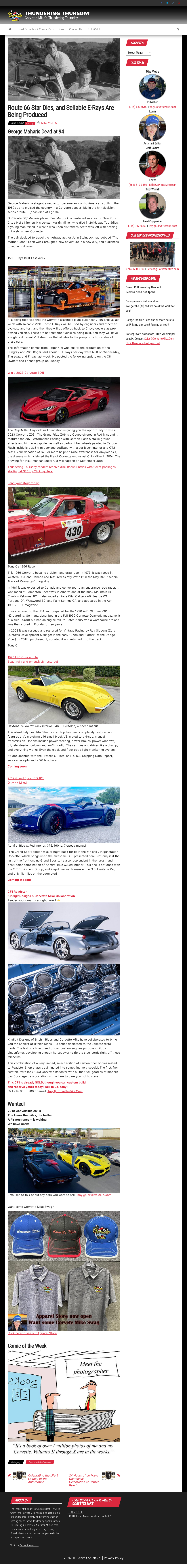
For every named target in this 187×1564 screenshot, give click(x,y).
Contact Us (75, 29)
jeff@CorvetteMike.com (162, 184)
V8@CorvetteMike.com (162, 107)
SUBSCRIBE (94, 29)
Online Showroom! (29, 1545)
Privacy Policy (113, 1558)
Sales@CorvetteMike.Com (159, 338)
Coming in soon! (19, 880)
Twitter (167, 3)
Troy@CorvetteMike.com (162, 226)
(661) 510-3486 (138, 184)
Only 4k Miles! (17, 782)
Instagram (173, 3)
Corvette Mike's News (40, 1462)
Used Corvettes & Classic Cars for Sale (41, 29)
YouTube (179, 3)
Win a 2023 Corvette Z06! (26, 372)
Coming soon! (18, 766)
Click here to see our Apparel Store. (32, 1333)
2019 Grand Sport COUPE (26, 778)
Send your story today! (23, 483)
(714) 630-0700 (138, 107)
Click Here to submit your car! (143, 343)
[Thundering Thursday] (10, 29)
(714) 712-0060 (137, 226)
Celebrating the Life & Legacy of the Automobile (43, 1479)
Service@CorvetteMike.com (163, 269)
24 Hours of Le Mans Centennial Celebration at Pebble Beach (84, 1480)
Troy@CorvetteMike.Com (65, 1091)
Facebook (162, 3)
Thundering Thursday (57, 13)
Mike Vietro (49, 122)
